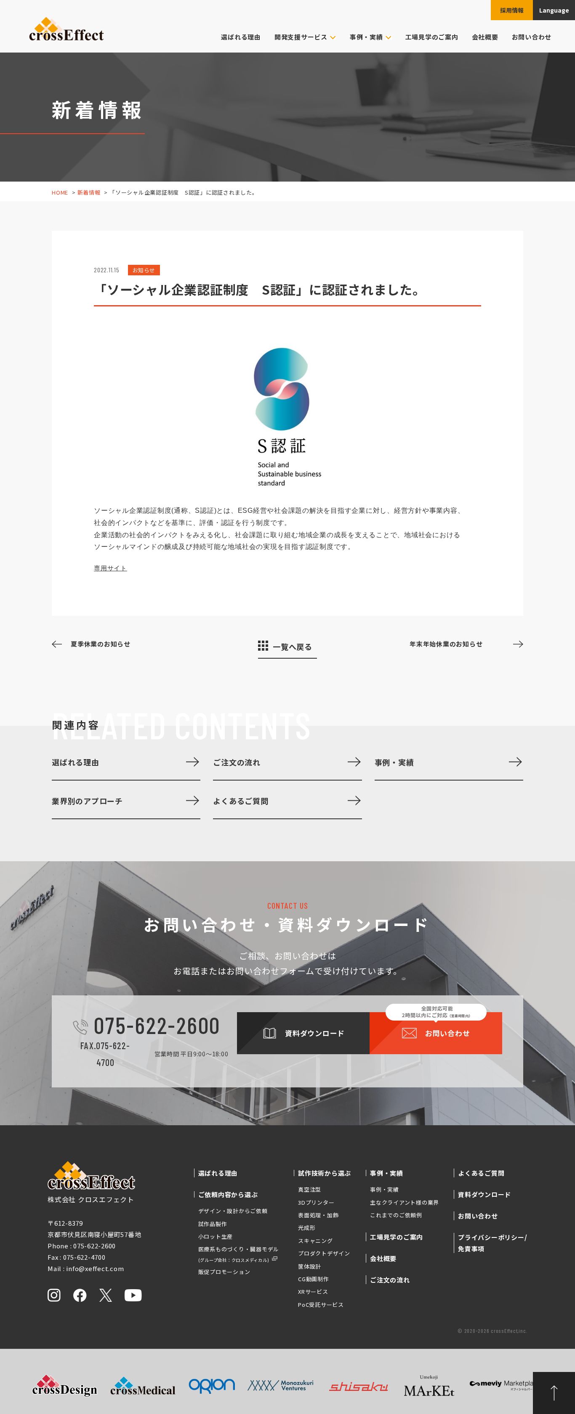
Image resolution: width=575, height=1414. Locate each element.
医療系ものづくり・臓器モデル (239, 1254)
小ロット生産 (215, 1236)
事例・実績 (394, 762)
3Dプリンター (316, 1202)
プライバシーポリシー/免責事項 (492, 1243)
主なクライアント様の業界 (404, 1202)
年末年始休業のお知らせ (446, 643)
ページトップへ (554, 1393)
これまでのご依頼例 (396, 1215)
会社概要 (485, 36)
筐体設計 (309, 1266)
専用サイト (110, 568)
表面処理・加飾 (318, 1215)
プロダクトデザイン (324, 1253)
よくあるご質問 (240, 800)
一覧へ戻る (292, 646)
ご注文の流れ (237, 762)
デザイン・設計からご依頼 (233, 1211)
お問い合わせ (532, 36)
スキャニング (315, 1241)
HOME (60, 192)
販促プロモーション (224, 1272)
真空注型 (309, 1189)
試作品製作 (212, 1224)
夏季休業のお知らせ (100, 643)
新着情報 (89, 192)
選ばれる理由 (241, 36)
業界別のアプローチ (87, 800)
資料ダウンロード (484, 1194)
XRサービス (313, 1291)
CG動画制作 (313, 1279)
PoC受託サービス (321, 1304)
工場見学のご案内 (431, 36)
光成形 (306, 1228)
